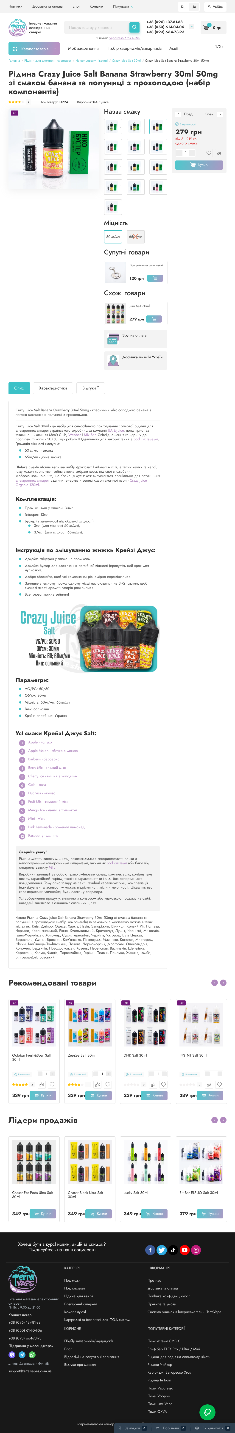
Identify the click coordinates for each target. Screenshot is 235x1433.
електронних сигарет (32, 480)
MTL (52, 867)
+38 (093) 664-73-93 (165, 32)
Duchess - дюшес (41, 793)
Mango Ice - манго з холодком (52, 810)
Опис (19, 388)
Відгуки (90, 388)
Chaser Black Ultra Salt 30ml (85, 1195)
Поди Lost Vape (160, 1403)
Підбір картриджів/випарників (134, 48)
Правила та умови (162, 1304)
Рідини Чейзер (160, 1364)
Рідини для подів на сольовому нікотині (180, 1356)
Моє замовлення (83, 48)
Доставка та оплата (47, 6)
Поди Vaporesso (160, 1388)
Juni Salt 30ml (139, 306)
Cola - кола (37, 784)
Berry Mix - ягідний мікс (47, 767)
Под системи (74, 1288)
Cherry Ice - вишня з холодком (52, 776)
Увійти (217, 7)
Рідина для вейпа (78, 1296)
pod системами (146, 439)
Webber (74, 434)
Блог (76, 6)
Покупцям (121, 6)
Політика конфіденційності (169, 1296)
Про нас (154, 1280)
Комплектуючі (75, 1311)
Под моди (72, 1280)
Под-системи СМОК (163, 1341)
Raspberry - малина (43, 835)
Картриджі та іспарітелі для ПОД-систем (97, 1319)
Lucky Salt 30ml (136, 1193)
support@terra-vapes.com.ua (30, 1371)
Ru (183, 7)
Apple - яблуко (40, 742)
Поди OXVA (157, 1411)
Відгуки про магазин (80, 1364)
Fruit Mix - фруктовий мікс (48, 801)
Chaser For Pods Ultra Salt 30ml (32, 1195)
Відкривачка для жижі (146, 265)
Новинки (15, 6)
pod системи (117, 863)
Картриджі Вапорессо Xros (169, 1372)
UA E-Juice (101, 102)
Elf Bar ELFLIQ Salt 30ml (198, 1193)
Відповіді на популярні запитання (91, 1356)
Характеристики (53, 388)
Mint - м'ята (36, 818)
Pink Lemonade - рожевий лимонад (56, 827)
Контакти (96, 6)
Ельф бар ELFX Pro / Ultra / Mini (174, 1349)
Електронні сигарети (80, 1304)
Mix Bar (89, 434)
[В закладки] (52, 1085)
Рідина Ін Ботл (159, 1380)
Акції (173, 48)
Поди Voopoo (159, 1396)
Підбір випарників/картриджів (88, 1341)
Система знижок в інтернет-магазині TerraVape (184, 1311)
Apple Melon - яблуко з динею (53, 750)
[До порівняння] (42, 1085)
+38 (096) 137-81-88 (164, 22)
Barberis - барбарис (43, 759)
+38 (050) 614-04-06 (165, 27)
